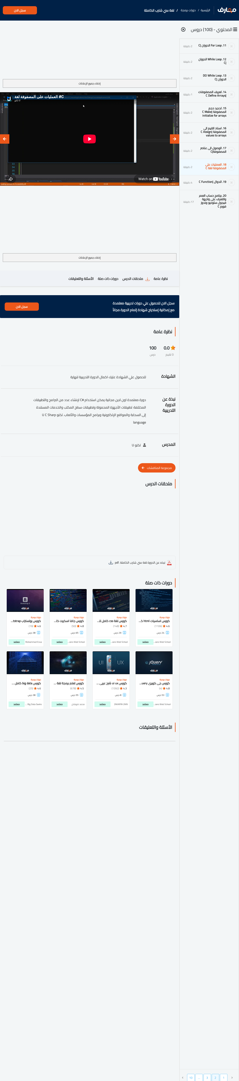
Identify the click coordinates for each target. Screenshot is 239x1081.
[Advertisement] (89, 51)
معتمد (145, 642)
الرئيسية (205, 10)
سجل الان (20, 10)
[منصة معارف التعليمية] (227, 10)
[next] (4, 139)
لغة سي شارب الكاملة (159, 10)
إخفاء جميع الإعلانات (90, 83)
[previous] (174, 139)
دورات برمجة (188, 10)
